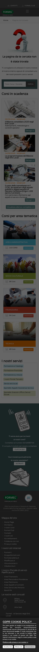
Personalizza (30, 647)
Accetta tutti (8, 647)
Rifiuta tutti (18, 647)
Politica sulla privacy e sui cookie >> (15, 642)
